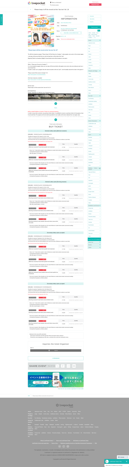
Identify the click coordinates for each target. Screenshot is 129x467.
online (89, 32)
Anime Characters (92, 120)
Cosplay (90, 37)
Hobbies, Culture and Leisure (30, 428)
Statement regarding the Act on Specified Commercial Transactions (76, 443)
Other (89, 68)
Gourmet (97, 35)
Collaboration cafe (92, 123)
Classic (89, 62)
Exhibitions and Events (93, 205)
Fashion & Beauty (92, 197)
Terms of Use (54, 443)
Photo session (94, 34)
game (89, 186)
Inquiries (91, 21)
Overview (92, 16)
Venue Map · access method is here (71, 32)
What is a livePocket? (56, 2)
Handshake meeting (92, 101)
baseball (90, 137)
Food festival (91, 225)
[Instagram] (69, 446)
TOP (29, 395)
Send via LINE (68, 366)
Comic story (90, 79)
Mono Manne (91, 87)
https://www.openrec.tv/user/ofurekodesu (37, 74)
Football (90, 140)
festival (89, 213)
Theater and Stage (92, 70)
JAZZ (89, 56)
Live (89, 112)
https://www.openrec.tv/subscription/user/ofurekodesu (39, 79)
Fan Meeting (91, 98)
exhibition (90, 104)
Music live (90, 242)
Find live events (55, 5)
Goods (89, 115)
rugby (89, 142)
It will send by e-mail (74, 366)
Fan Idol (90, 95)
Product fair (90, 208)
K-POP (89, 59)
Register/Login (95, 4)
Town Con (90, 219)
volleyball (90, 145)
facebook (62, 366)
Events (90, 244)
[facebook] (64, 446)
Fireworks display (92, 216)
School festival (91, 230)
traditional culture (91, 81)
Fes (89, 51)
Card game (90, 183)
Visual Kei (90, 65)
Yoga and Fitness (91, 172)
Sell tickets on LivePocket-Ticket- (81, 440)
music (89, 40)
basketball (90, 162)
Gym (89, 174)
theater (89, 76)
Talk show (90, 109)
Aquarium (90, 180)
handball (90, 159)
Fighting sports (91, 154)
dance (89, 90)
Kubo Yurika (63, 22)
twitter (57, 366)
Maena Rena (68, 22)
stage (89, 73)
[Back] (30, 9)
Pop (89, 48)
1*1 (95, 37)
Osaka (75, 28)
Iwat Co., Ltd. (63, 36)
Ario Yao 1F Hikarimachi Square (67, 28)
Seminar (90, 222)
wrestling (90, 148)
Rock (89, 45)
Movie (93, 35)
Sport (89, 134)
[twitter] (60, 446)
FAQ (96, 443)
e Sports (90, 156)
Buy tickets (92, 19)
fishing (89, 188)
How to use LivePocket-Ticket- (63, 440)
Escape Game (91, 191)
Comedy (93, 32)
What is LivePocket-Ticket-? (47, 440)
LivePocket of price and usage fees (40, 443)
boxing (89, 151)
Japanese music (91, 43)
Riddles (90, 35)
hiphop (89, 54)
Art (89, 227)
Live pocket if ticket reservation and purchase (36, 3)
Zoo (89, 177)
